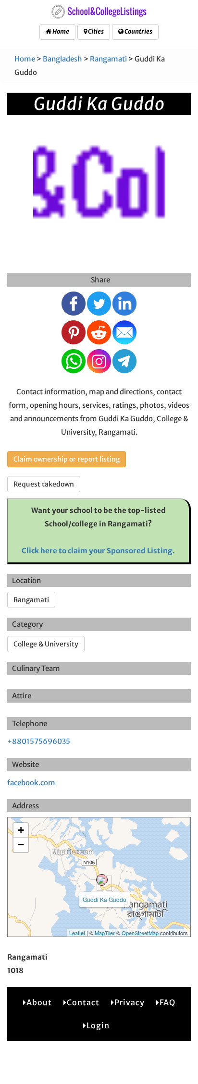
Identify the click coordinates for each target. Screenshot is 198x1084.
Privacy (129, 1002)
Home (60, 31)
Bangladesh (62, 58)
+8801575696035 (38, 741)
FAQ (167, 1002)
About (39, 1002)
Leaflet (77, 933)
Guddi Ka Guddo (104, 899)
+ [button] (21, 830)
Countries (138, 31)
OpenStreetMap (140, 933)
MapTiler (105, 933)
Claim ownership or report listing (66, 459)
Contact (83, 1002)
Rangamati (108, 58)
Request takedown (43, 484)
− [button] (21, 845)
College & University (45, 644)
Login (98, 1025)
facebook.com (31, 782)
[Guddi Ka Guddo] (102, 880)
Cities (95, 31)
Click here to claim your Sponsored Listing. (98, 550)
